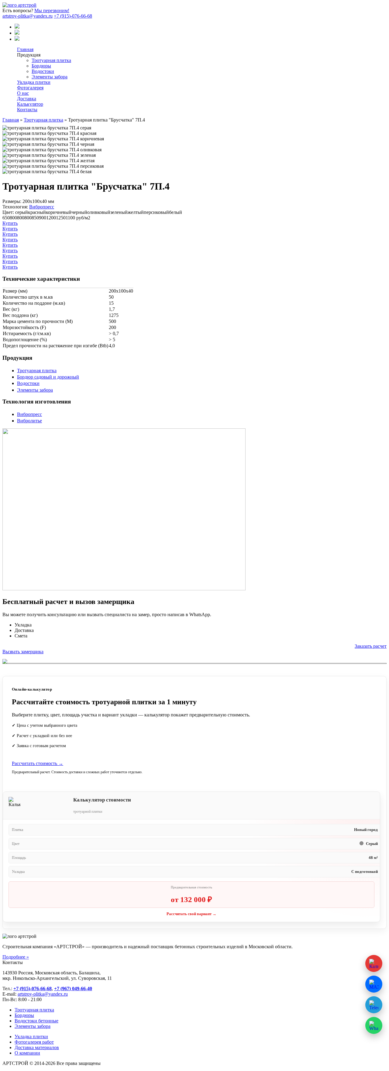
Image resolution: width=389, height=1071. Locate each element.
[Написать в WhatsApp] (373, 1025)
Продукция (28, 54)
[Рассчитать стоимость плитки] (373, 963)
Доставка (26, 98)
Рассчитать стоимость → (37, 763)
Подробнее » (15, 956)
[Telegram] (17, 33)
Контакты (27, 109)
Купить (10, 223)
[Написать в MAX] (373, 984)
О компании (27, 1053)
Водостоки (43, 71)
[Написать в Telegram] (373, 1004)
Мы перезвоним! (51, 10)
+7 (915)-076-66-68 (73, 16)
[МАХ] (17, 26)
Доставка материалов (37, 1047)
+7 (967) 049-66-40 (73, 988)
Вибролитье (29, 420)
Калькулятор (30, 104)
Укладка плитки (33, 82)
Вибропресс (41, 206)
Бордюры (41, 65)
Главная (25, 49)
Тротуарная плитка (51, 60)
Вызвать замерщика (22, 651)
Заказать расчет (371, 646)
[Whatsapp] (17, 39)
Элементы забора (49, 76)
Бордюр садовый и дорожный (48, 376)
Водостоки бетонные (36, 1020)
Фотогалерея (30, 87)
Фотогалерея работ (34, 1042)
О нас (23, 93)
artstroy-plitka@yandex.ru (27, 16)
